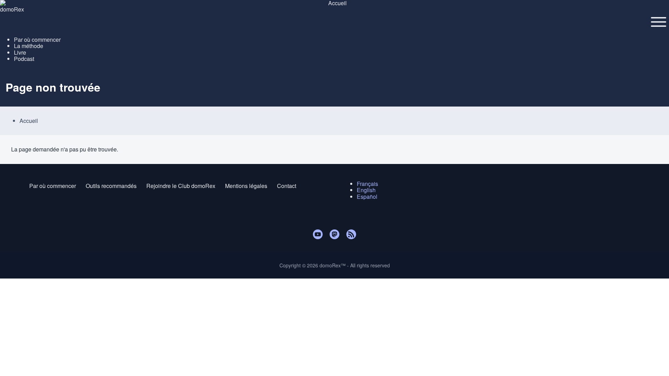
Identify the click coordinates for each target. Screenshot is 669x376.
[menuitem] (37, 40)
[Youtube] (318, 234)
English (366, 190)
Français (367, 184)
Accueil (29, 121)
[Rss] (351, 234)
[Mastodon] (334, 234)
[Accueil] (334, 3)
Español (367, 197)
